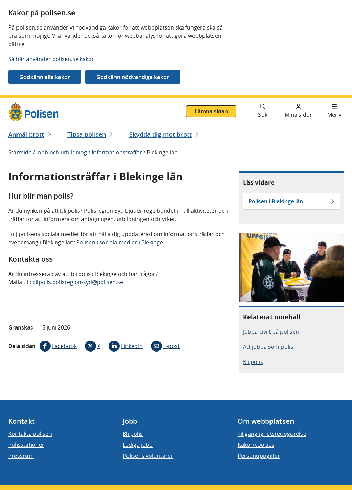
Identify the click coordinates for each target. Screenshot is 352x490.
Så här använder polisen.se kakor (51, 59)
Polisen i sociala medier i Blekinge (119, 242)
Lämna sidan (211, 111)
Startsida (20, 152)
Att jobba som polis (268, 346)
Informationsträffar (117, 152)
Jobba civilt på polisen (271, 331)
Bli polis (253, 362)
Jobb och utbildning (61, 152)
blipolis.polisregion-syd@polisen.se (77, 282)
